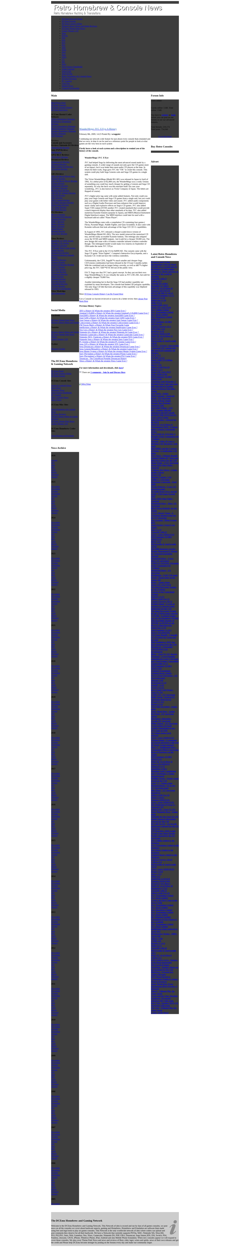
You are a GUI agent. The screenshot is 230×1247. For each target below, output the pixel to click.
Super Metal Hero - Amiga (163, 711)
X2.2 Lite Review (58, 272)
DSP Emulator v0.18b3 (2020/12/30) (161, 378)
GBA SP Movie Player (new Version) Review (63, 177)
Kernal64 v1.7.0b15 (160, 286)
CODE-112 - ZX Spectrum (163, 695)
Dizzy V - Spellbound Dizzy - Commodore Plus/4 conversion (164, 748)
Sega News (56, 388)
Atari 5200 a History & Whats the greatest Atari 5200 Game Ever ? (107, 318)
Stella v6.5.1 (156, 303)
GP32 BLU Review (59, 157)
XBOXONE (67, 74)
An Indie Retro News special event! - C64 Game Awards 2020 (164, 494)
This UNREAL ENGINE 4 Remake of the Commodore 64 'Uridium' (164, 436)
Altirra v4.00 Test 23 (160, 599)
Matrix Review (57, 277)
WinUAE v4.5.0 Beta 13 (162, 425)
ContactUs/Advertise (70, 88)
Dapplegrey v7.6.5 (159, 888)
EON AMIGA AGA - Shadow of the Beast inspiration (164, 961)
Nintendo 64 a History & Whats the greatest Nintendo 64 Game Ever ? (109, 332)
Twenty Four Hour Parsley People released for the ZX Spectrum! (163, 835)
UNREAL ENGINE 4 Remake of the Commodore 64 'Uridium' (165, 565)
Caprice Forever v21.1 (161, 327)
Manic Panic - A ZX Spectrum (164, 463)
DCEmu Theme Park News (73, 28)
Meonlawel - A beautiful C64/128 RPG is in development (161, 649)
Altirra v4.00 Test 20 (160, 795)
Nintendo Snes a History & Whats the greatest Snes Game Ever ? (106, 339)
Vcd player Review (59, 169)
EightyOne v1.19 (158, 628)
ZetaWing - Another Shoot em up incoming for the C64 (164, 968)
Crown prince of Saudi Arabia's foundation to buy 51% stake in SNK (163, 728)
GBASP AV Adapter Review (63, 193)
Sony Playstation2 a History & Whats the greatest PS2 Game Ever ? (107, 356)
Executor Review (58, 281)
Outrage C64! (157, 680)
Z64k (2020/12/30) (159, 374)
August (54, 460)
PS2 (63, 45)
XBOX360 (66, 71)
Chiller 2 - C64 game (160, 480)
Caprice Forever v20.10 (161, 860)
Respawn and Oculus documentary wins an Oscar (163, 263)
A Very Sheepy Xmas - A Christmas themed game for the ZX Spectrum (163, 515)
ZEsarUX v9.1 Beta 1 (160, 884)
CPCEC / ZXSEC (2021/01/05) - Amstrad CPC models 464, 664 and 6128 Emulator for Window (165, 349)
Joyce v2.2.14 (157, 338)
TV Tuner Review (59, 207)
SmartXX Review (58, 260)
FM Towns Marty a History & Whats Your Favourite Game (104, 325)
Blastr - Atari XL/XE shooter (164, 654)
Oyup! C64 (156, 475)
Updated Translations (161, 671)
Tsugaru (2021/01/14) (160, 291)
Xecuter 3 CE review (60, 243)
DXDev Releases (58, 133)
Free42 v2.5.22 (157, 688)
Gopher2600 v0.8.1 (159, 305)
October (54, 491)
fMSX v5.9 (156, 542)
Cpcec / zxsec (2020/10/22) (162, 869)
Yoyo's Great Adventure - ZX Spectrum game (164, 677)
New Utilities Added (160, 310)
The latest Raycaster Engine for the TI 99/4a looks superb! (164, 612)
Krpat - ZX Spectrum (161, 398)
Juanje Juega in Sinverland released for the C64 (163, 820)
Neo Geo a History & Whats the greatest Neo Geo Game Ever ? (106, 330)
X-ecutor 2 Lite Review (61, 289)
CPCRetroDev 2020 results (163, 831)
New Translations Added (162, 312)
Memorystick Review (60, 191)
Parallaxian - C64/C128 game (164, 575)
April (53, 470)
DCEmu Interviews (59, 110)
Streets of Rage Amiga (161, 401)
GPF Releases (57, 136)
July (53, 463)
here (121, 368)
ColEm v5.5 (156, 281)
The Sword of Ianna (160, 965)
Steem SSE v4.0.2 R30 (161, 307)
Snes (64, 55)
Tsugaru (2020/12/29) (160, 334)
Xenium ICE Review (60, 253)
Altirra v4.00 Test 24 (160, 367)
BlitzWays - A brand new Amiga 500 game (162, 973)
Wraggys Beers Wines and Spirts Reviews (79, 26)
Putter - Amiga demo (160, 582)
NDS (64, 50)
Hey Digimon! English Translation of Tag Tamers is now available (164, 919)
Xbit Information (58, 293)
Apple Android (68, 69)
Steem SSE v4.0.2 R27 (161, 372)
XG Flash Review (58, 210)
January (54, 477)
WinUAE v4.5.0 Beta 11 (161, 762)
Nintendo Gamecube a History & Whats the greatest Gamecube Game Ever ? (111, 334)
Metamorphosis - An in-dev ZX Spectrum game (163, 787)
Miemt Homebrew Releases (62, 129)
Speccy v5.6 (156, 365)
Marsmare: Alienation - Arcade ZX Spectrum (161, 720)
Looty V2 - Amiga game (161, 783)
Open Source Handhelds (72, 67)
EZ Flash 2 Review (59, 188)
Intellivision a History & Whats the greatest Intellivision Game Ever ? (108, 327)
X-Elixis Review (58, 286)
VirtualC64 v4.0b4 (159, 283)
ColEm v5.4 (156, 862)
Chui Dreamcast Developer (62, 436)
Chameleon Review (59, 274)
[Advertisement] (99, 108)
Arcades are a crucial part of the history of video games (164, 268)
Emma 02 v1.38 (158, 298)
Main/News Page (58, 103)
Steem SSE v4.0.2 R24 (161, 585)
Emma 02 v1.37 (158, 766)
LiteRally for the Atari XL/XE (164, 817)
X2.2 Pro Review (58, 269)
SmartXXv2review (59, 246)
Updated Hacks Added (161, 673)
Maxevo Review (58, 214)
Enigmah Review (58, 279)
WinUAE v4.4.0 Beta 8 (161, 955)
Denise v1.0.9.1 (157, 797)
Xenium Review (58, 262)
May (53, 467)
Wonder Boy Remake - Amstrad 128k (161, 404)
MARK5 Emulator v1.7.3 (162, 295)
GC (63, 59)
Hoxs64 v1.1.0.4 (158, 943)
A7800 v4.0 (156, 941)
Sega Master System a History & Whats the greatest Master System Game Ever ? (113, 351)
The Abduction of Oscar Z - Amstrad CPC (163, 806)
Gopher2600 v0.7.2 (159, 664)
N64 (63, 52)
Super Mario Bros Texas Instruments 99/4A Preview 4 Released (164, 986)
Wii (63, 62)
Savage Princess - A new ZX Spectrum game (163, 488)
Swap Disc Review (59, 234)
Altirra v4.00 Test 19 (160, 893)
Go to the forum (165, 136)
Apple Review (57, 229)
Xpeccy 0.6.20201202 (160, 633)
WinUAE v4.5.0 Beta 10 (162, 886)
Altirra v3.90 (157, 939)
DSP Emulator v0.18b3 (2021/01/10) (161, 323)
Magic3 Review (58, 224)
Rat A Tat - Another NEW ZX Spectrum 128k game (164, 1004)
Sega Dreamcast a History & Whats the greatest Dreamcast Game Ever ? (109, 346)
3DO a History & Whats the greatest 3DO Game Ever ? (102, 311)
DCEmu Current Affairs (72, 24)
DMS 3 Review (57, 222)
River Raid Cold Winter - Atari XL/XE (162, 691)
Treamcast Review (59, 164)
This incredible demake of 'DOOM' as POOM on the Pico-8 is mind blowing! (162, 623)
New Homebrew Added (161, 317)
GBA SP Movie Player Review (64, 181)
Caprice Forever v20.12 (161, 601)
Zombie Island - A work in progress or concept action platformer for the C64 (163, 606)
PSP (63, 38)
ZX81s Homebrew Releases (63, 119)
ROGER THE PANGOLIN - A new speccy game (164, 416)
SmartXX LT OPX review (62, 241)
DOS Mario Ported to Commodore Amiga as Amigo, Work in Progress (164, 979)
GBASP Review (58, 195)
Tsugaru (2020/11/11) (160, 800)
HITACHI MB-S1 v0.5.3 (162, 293)
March (54, 472)
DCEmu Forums (69, 21)
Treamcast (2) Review (60, 162)
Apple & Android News (61, 385)
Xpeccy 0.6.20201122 (160, 764)
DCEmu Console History (61, 107)
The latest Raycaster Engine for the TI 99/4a (163, 588)
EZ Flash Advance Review (62, 202)
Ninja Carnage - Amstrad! (163, 396)
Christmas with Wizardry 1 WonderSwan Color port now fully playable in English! (164, 384)
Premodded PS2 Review (61, 217)
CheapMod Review (59, 284)
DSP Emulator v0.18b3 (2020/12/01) (161, 667)
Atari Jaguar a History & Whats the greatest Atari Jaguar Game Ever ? (108, 320)
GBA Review (57, 198)
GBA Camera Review (60, 200)
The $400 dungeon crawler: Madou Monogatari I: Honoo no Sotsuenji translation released (164, 552)
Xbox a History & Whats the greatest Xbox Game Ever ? (103, 361)
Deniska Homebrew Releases (63, 131)
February (55, 474)
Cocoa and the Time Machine (164, 996)
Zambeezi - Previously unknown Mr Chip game (162, 999)
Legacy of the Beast (160, 1013)
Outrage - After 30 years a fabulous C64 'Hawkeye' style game (164, 443)
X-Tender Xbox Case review (63, 248)
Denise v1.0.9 (157, 872)
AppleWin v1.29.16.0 (160, 879)
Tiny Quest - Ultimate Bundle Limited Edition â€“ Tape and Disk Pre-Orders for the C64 (164, 458)
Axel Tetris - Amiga (159, 393)
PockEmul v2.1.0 (158, 683)
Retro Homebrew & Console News (76, 76)
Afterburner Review (59, 186)
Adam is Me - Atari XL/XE (163, 809)
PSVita (65, 36)
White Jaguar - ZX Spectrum (164, 723)
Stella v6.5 (155, 319)
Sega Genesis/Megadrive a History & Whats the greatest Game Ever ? (108, 349)
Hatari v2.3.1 (157, 370)
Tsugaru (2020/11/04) (160, 881)
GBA (64, 57)
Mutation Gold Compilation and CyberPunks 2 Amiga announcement (163, 773)
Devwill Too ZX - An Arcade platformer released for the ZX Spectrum (165, 826)
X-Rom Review (58, 183)
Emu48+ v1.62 (157, 685)
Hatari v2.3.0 (157, 704)
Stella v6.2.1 (156, 946)
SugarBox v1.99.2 (159, 769)
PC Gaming (67, 81)
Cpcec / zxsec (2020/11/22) (162, 738)
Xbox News (56, 400)
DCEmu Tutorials (58, 105)
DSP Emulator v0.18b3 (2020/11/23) (161, 758)
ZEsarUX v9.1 (157, 702)
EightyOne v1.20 (158, 300)
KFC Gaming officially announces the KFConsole (162, 411)
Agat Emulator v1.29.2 (161, 630)
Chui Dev (66, 83)
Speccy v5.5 (156, 874)
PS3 (63, 43)
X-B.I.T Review (58, 267)
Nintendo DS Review (60, 147)
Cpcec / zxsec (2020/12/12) (162, 535)
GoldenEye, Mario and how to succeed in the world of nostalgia (164, 274)
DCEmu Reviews (69, 79)
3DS (64, 47)
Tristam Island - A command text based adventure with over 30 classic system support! (165, 742)
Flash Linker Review (60, 205)
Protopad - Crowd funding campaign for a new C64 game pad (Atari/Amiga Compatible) (165, 658)
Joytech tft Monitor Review (62, 265)
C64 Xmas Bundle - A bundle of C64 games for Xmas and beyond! (164, 637)
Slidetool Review (58, 219)
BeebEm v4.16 (157, 331)
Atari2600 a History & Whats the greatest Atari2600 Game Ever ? (107, 315)
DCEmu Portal (57, 371)
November (55, 489)
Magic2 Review (58, 226)
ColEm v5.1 (156, 958)
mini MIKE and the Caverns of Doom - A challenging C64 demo (164, 450)
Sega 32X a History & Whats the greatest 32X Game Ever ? (104, 344)
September (55, 494)
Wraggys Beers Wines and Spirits (65, 322)
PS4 (63, 40)
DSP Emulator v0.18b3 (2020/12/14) (161, 538)
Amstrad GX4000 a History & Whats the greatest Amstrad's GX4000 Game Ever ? (114, 313)
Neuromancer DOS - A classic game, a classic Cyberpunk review (164, 429)
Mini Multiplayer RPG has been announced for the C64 (163, 643)
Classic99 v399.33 (159, 532)
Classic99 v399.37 (159, 279)
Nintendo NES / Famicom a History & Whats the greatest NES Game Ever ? (111, 337)
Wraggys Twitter (58, 349)
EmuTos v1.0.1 (157, 597)
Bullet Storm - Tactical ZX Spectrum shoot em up (163, 698)
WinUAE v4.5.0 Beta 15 (162, 336)
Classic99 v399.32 (159, 891)
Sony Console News (59, 397)
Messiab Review (58, 231)
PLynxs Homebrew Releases (63, 126)
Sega (64, 33)
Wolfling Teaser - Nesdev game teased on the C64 (165, 779)
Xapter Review (57, 250)
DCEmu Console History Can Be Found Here (103, 294)
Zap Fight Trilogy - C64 (161, 408)
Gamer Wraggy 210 (70, 31)
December (55, 486)
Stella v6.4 (155, 876)
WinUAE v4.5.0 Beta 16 (162, 288)
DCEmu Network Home (72, 19)
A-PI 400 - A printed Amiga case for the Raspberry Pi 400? (165, 617)
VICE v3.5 (156, 355)
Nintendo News (57, 390)
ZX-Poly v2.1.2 (158, 358)
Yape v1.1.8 (156, 530)
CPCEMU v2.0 (158, 329)
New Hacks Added (159, 315)
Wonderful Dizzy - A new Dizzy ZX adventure (162, 559)
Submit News (67, 86)
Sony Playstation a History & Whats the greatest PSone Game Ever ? (108, 354)
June (53, 465)
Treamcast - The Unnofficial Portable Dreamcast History (103, 358)
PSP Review (56, 152)
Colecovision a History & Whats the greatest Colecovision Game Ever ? (109, 323)
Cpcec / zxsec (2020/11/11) (162, 802)
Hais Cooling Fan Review (62, 167)
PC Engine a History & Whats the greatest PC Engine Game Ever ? (107, 342)
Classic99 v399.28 (159, 948)
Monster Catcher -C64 (161, 477)
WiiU (64, 64)
